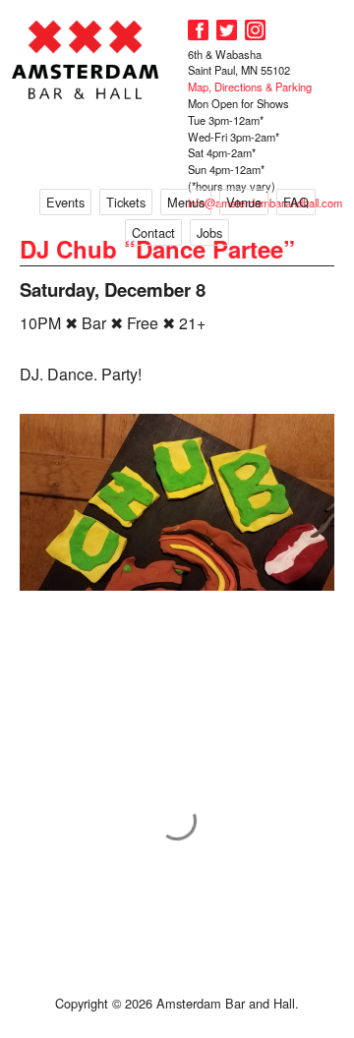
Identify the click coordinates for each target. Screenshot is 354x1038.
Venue (244, 202)
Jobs (209, 232)
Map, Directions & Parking (250, 86)
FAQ (296, 202)
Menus (186, 202)
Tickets (126, 202)
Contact (153, 232)
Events (65, 202)
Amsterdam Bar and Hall (85, 59)
